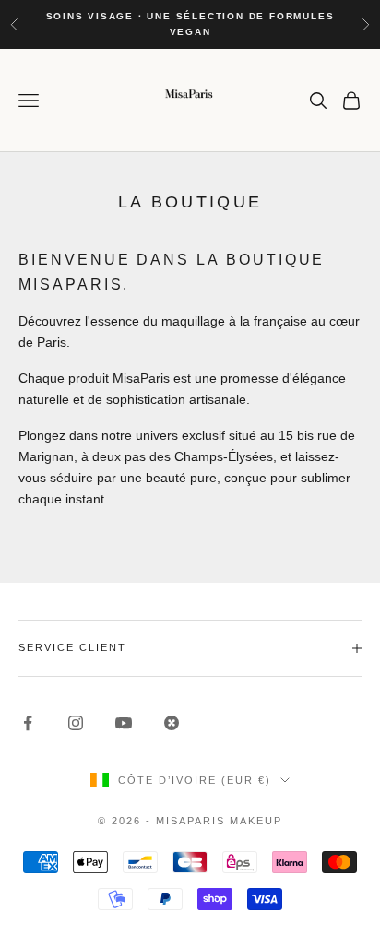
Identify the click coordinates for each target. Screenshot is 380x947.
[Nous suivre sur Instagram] (75, 723)
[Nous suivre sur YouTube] (123, 723)
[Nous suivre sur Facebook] (27, 723)
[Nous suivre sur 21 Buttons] (171, 723)
